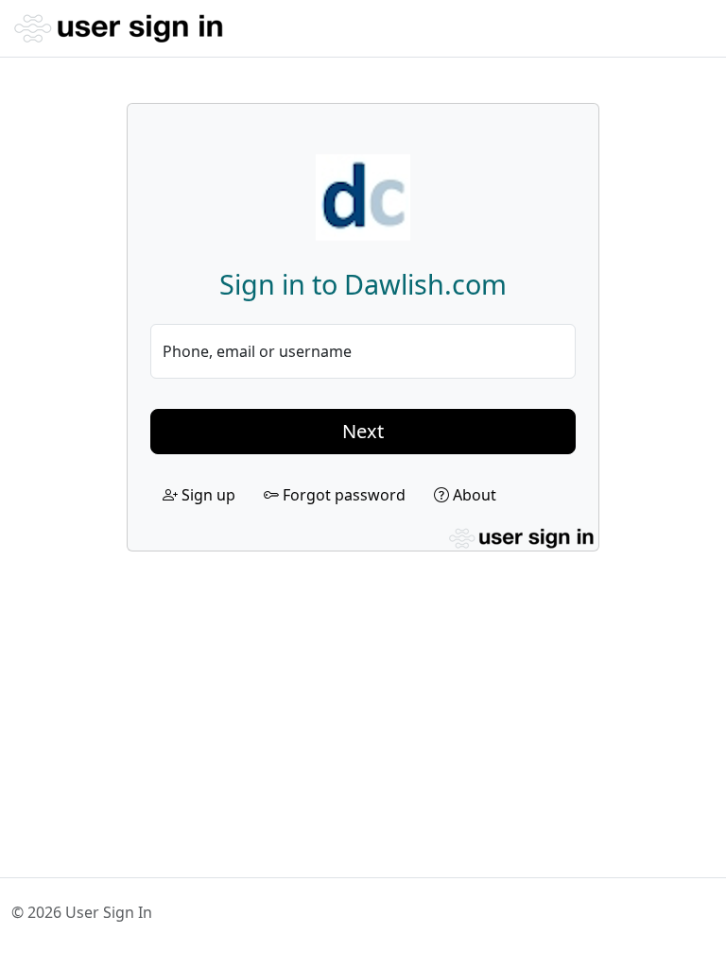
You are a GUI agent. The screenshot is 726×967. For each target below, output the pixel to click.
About (472, 494)
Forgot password (342, 494)
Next (363, 431)
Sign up (206, 494)
